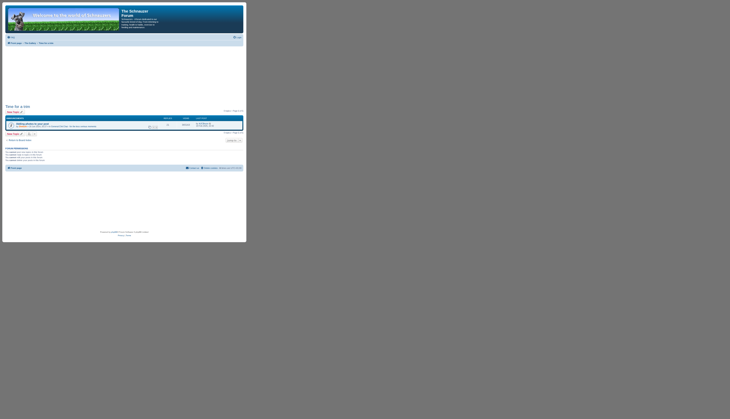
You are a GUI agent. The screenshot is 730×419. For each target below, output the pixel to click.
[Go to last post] (210, 123)
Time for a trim (17, 107)
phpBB (114, 232)
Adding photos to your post (32, 123)
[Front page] (63, 19)
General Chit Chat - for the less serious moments (73, 126)
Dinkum (23, 126)
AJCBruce (203, 123)
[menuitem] (11, 37)
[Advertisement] (124, 75)
